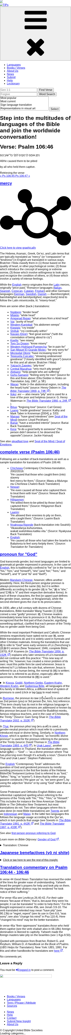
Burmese (8, 698)
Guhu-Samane (19, 375)
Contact (11, 1018)
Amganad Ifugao (20, 318)
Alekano (15, 371)
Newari (14, 487)
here (57, 950)
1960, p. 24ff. (47, 400)
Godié (19, 682)
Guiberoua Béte (34, 686)
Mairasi (14, 416)
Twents (54, 810)
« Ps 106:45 (7, 175)
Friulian (39, 291)
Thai (5, 726)
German (19, 294)
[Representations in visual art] (24, 108)
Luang (14, 410)
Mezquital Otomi (20, 353)
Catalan (29, 291)
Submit (11, 77)
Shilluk (14, 331)
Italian (58, 287)
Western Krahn (9, 686)
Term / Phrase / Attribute (21, 1002)
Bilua (13, 407)
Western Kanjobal (21, 324)
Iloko (13, 394)
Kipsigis (15, 327)
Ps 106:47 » (22, 175)
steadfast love (20, 441)
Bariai (14, 422)
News (10, 74)
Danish (42, 294)
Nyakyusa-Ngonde (21, 524)
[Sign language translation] (24, 105)
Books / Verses (16, 67)
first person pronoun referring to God (33, 833)
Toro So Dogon (19, 343)
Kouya (10, 682)
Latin (57, 284)
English (17, 284)
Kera (13, 429)
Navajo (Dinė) (18, 334)
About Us (12, 70)
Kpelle (14, 340)
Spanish (5, 291)
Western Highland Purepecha (28, 346)
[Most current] (24, 101)
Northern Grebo (33, 682)
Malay (27, 814)
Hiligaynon (17, 499)
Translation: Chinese (15, 845)
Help (10, 80)
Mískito (14, 315)
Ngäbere (15, 312)
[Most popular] (24, 98)
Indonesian (10, 814)
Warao (14, 384)
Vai (12, 321)
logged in (25, 969)
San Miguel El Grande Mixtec (28, 349)
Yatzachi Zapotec (21, 365)
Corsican (17, 291)
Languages (14, 64)
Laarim (14, 512)
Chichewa (16, 468)
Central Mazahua (20, 368)
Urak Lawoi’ (44, 745)
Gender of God (47, 839)
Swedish (31, 294)
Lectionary (13, 83)
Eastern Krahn (53, 682)
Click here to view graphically (18, 247)
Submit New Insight (19, 1021)
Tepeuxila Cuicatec (22, 356)
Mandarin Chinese (21, 580)
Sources (12, 1005)
